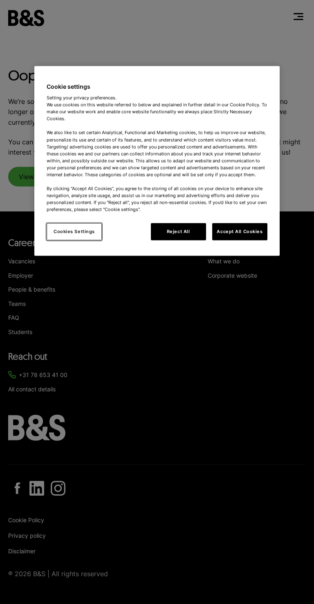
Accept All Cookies (239, 231)
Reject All (178, 231)
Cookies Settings (74, 231)
